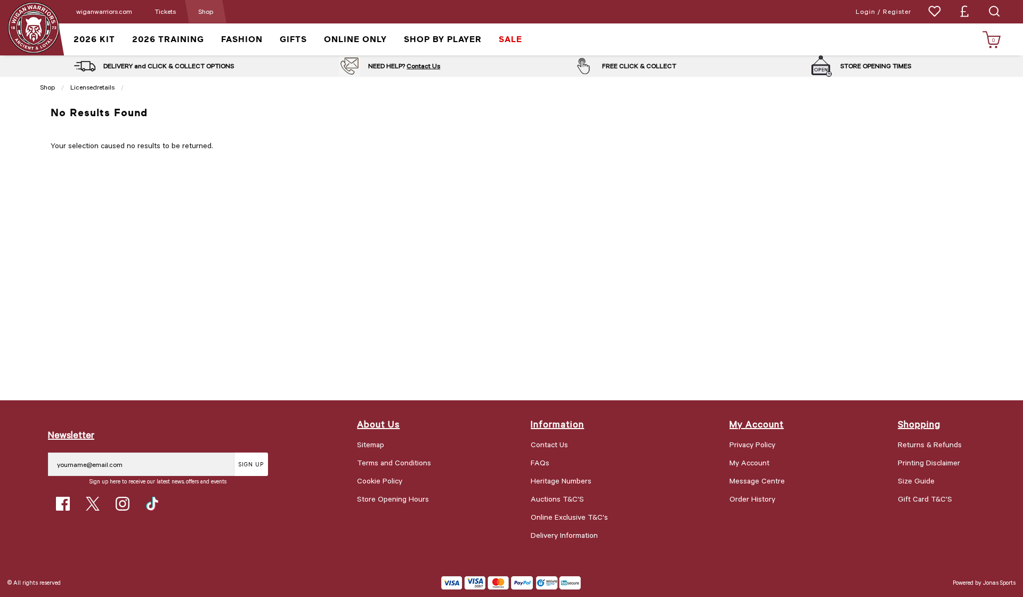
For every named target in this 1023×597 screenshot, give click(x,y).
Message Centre (757, 480)
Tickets (165, 11)
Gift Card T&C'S (925, 498)
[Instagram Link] (122, 504)
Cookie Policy (379, 480)
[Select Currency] (964, 11)
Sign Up (251, 464)
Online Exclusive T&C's (569, 516)
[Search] (994, 11)
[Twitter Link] (93, 504)
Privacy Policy (752, 444)
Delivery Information (564, 534)
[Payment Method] (487, 583)
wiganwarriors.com (104, 11)
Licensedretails (92, 87)
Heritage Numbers (561, 480)
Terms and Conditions (394, 462)
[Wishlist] (934, 11)
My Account (749, 462)
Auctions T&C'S (557, 498)
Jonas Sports (999, 582)
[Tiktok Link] (152, 504)
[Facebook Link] (63, 504)
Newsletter (71, 434)
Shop (205, 11)
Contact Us (423, 65)
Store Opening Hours (393, 498)
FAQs (540, 462)
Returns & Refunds (930, 444)
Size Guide (916, 480)
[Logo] (33, 26)
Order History (752, 498)
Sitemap (370, 444)
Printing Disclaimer (929, 462)
